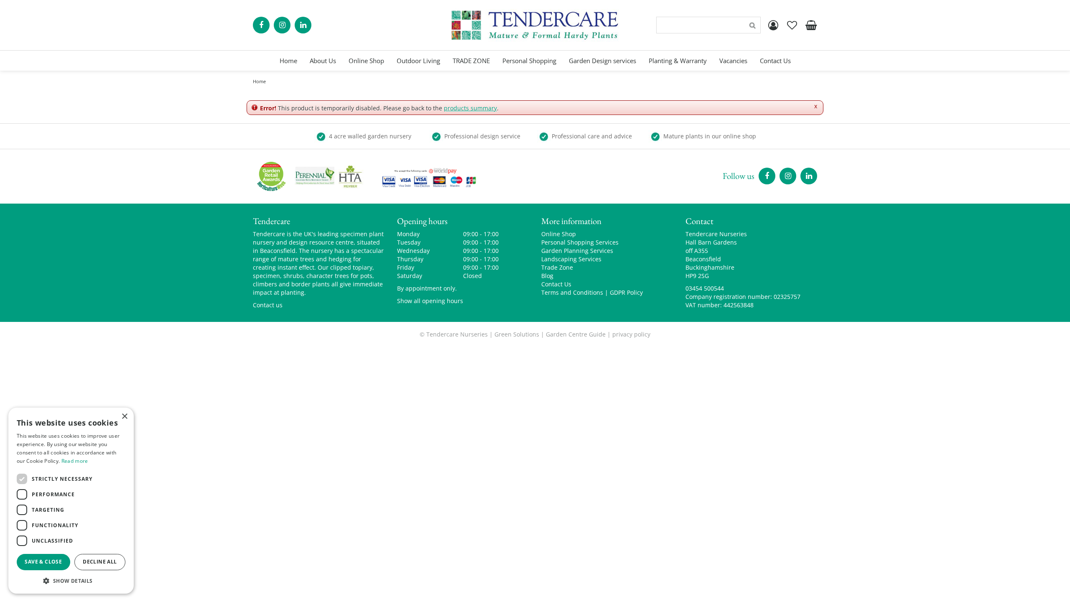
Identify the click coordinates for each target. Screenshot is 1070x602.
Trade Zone (557, 267)
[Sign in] (773, 25)
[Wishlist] (792, 25)
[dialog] (71, 501)
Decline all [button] (100, 561)
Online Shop (558, 234)
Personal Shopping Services (580, 242)
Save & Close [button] (43, 561)
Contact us (268, 305)
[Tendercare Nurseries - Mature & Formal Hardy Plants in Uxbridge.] (535, 25)
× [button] (124, 416)
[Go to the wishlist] (792, 25)
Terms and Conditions (572, 292)
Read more (74, 460)
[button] (71, 580)
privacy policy (631, 334)
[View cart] (811, 25)
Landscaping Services (571, 259)
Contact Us (556, 284)
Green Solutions (516, 334)
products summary (470, 108)
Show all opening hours (430, 301)
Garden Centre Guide (576, 334)
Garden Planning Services (577, 251)
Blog (547, 276)
